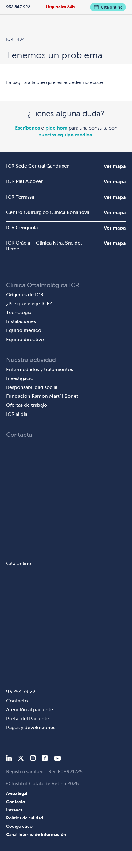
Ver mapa (115, 166)
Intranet (14, 809)
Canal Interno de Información (36, 834)
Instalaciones (21, 321)
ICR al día (16, 414)
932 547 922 (18, 6)
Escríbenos (27, 128)
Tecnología (18, 312)
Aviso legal (16, 793)
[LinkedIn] (9, 759)
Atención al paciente (29, 709)
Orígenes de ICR (24, 294)
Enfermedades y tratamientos (39, 369)
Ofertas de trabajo (26, 405)
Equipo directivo (25, 339)
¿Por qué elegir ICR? (29, 303)
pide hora (56, 128)
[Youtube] (57, 759)
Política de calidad (24, 817)
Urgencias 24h (60, 6)
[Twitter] (21, 759)
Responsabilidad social (31, 387)
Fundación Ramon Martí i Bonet (42, 396)
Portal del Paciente (27, 718)
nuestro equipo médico (65, 134)
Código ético (19, 826)
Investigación (21, 378)
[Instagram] (33, 759)
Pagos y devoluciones (30, 727)
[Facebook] (45, 759)
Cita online (112, 7)
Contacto (17, 700)
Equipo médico (23, 330)
